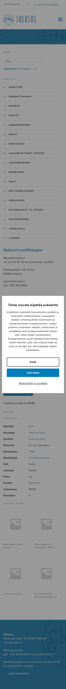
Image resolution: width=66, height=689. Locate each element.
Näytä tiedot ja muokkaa (33, 383)
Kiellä (33, 362)
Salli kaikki (33, 372)
